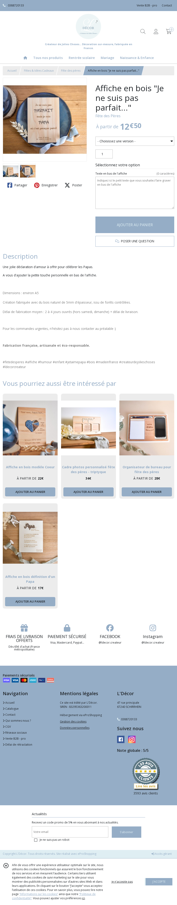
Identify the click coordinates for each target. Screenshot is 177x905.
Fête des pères (70, 71)
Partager (20, 185)
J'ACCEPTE (159, 882)
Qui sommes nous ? (18, 721)
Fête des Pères (108, 115)
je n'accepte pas (122, 882)
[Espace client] (155, 31)
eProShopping (87, 854)
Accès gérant (163, 854)
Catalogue (12, 709)
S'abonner (126, 832)
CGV (8, 727)
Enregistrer (49, 185)
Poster (76, 185)
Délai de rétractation (18, 745)
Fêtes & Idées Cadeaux (39, 71)
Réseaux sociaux (16, 733)
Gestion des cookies (73, 721)
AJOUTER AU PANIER (135, 224)
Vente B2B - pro (15, 739)
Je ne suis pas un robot (54, 840)
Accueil (12, 71)
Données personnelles (74, 728)
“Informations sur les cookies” (38, 894)
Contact (167, 5)
